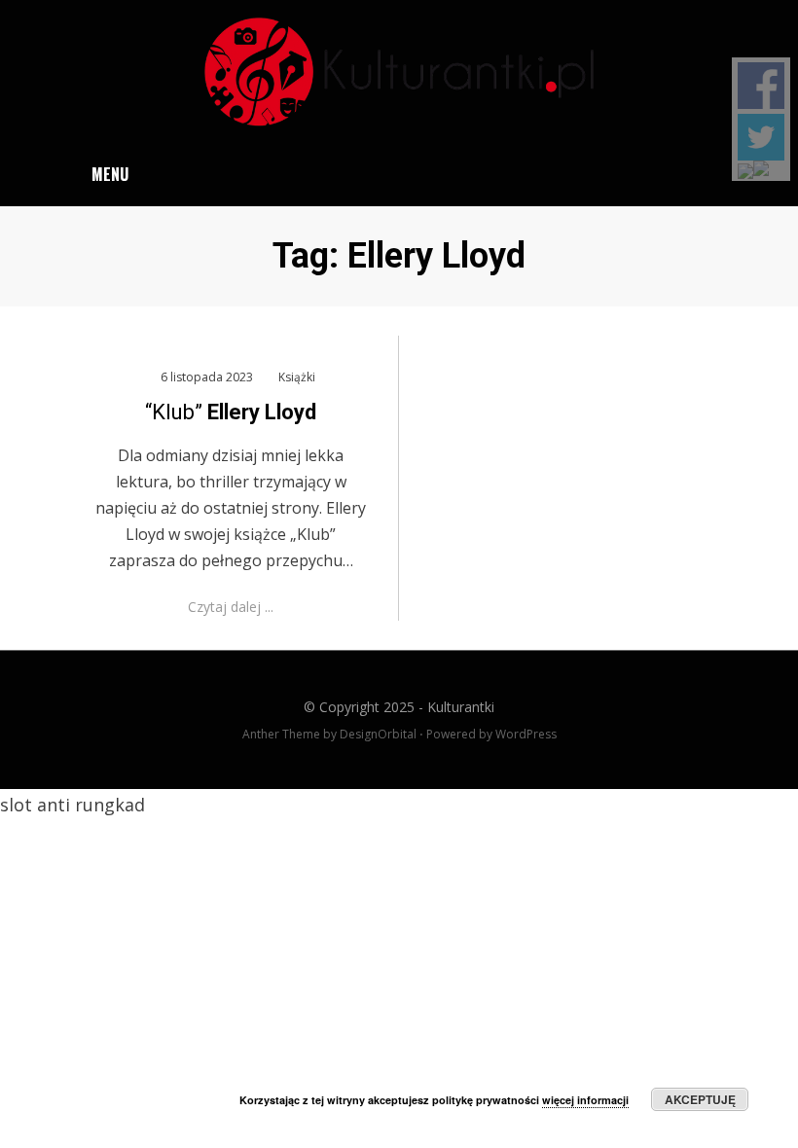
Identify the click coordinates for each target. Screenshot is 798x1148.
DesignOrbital (378, 734)
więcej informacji (585, 1100)
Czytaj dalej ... (230, 606)
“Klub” (230, 412)
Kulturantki (460, 707)
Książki (296, 377)
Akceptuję (700, 1099)
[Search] (723, 174)
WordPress (526, 734)
